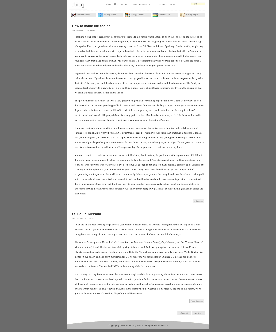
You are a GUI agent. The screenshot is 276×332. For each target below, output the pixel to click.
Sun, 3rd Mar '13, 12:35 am (83, 218)
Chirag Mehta (136, 325)
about (108, 4)
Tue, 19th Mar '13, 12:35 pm (83, 30)
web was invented (109, 164)
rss (165, 325)
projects (143, 4)
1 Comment (198, 201)
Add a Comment (197, 301)
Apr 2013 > (199, 313)
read (151, 4)
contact (124, 4)
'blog (116, 4)
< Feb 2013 (184, 313)
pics (135, 4)
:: (95, 30)
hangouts (163, 4)
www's (172, 4)
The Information (108, 247)
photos (131, 229)
